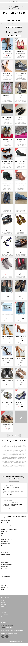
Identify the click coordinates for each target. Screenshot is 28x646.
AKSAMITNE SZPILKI (20, 358)
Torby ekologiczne (4, 578)
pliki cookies (14, 633)
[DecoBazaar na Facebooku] (6, 636)
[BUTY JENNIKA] (21, 44)
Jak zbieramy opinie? (14, 481)
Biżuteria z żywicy (5, 522)
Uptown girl (7, 207)
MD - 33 (20, 95)
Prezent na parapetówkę (6, 560)
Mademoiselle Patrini (7, 53)
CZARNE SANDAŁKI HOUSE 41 (9, 73)
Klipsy (2, 533)
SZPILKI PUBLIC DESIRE (7, 358)
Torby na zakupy (4, 580)
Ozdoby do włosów (5, 552)
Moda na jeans (4, 545)
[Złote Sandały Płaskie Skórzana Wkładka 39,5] (21, 373)
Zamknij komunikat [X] (14, 8)
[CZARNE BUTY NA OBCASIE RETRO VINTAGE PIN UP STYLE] (7, 154)
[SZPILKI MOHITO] (7, 44)
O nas (2, 600)
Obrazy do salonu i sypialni (6, 550)
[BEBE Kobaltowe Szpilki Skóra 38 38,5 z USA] (7, 242)
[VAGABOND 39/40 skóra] (21, 264)
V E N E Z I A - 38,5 (21, 139)
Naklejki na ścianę (5, 547)
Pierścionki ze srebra (5, 554)
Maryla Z (21, 273)
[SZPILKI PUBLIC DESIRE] (7, 351)
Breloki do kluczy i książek (6, 524)
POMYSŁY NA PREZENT (10, 17)
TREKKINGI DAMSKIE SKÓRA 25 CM (10, 139)
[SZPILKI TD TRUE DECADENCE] (7, 330)
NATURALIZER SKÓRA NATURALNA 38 (10, 424)
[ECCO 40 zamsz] (21, 286)
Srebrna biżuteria (4, 568)
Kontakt (2, 616)
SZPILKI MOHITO (7, 51)
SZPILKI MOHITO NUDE (7, 314)
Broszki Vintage (4, 527)
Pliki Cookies (4, 606)
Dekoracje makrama (5, 531)
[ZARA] (21, 110)
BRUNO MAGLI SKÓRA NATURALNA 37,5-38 (12, 205)
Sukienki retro (4, 570)
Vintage (2, 589)
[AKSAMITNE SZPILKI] (21, 351)
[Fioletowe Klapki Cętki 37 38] (21, 220)
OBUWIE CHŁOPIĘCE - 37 (8, 380)
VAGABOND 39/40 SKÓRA (21, 270)
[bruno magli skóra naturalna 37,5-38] (7, 198)
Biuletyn (3, 602)
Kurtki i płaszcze (4, 541)
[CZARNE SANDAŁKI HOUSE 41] (7, 66)
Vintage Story (21, 119)
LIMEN (7, 97)
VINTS (7, 273)
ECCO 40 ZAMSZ (20, 292)
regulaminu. (8, 631)
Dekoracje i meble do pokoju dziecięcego (9, 529)
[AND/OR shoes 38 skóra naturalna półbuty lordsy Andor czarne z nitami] (21, 242)
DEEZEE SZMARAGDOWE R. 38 (9, 183)
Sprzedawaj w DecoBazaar (6, 619)
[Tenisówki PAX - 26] (7, 88)
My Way (7, 141)
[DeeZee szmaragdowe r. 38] (7, 176)
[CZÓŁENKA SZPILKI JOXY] (21, 330)
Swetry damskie (4, 573)
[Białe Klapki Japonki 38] (7, 395)
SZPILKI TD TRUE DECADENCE (9, 336)
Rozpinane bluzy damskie (6, 564)
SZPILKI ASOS (21, 314)
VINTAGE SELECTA (7, 163)
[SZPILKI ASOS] (21, 308)
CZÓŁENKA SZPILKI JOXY (21, 336)
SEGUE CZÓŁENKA (20, 402)
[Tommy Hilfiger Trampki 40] (21, 66)
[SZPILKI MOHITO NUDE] (7, 308)
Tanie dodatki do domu (5, 576)
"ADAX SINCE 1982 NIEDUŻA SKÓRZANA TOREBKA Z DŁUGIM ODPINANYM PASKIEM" (12, 504)
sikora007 (7, 229)
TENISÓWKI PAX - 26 (7, 95)
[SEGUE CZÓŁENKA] (21, 395)
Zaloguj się (15, 1)
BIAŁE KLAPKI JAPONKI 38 (8, 402)
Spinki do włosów (4, 566)
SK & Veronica (21, 163)
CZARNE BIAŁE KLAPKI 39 (8, 227)
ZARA (20, 117)
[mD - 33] (21, 88)
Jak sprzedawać (4, 614)
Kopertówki (3, 535)
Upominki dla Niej (4, 587)
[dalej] (21, 417)
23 (18, 435)
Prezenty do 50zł (4, 562)
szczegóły (16, 6)
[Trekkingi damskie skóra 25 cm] (7, 132)
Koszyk (19, 1)
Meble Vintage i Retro (5, 543)
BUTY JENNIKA (20, 51)
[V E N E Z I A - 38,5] (21, 132)
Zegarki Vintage (4, 591)
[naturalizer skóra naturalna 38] (7, 417)
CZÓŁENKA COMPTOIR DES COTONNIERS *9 (12, 117)
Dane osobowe (4, 604)
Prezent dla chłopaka (5, 557)
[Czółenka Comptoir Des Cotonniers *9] (7, 110)
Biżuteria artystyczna (5, 520)
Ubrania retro (3, 585)
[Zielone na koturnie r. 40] (21, 154)
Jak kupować (4, 612)
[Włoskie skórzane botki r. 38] (21, 176)
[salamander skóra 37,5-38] (21, 198)
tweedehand (20, 251)
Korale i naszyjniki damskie (6, 539)
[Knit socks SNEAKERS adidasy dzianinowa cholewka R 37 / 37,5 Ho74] (7, 264)
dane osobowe (9, 633)
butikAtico (7, 119)
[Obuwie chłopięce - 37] (7, 373)
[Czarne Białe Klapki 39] (7, 220)
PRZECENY (20, 17)
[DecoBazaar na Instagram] (2, 636)
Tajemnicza (20, 75)
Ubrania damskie (4, 583)
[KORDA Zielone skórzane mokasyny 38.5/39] (7, 286)
